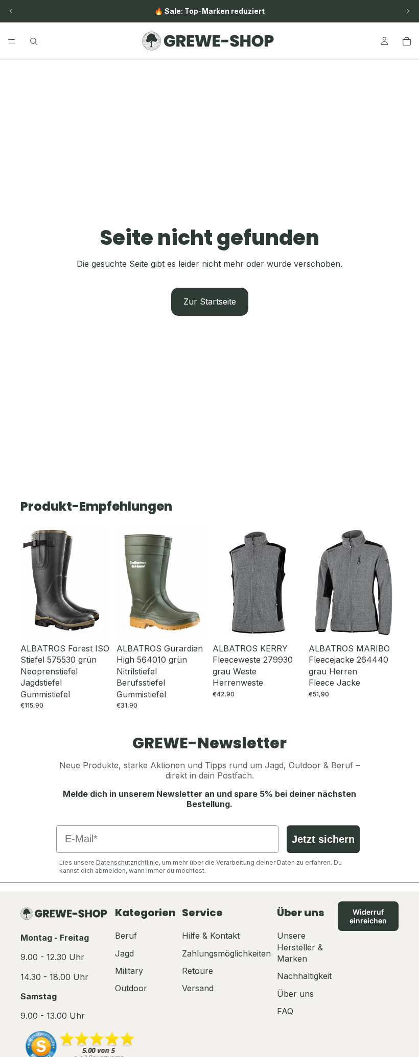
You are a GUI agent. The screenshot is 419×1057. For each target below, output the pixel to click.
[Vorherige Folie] (11, 11)
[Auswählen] (94, 623)
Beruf (126, 935)
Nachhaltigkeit (304, 976)
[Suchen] (33, 41)
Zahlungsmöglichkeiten (226, 953)
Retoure (197, 971)
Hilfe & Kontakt (211, 935)
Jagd (124, 953)
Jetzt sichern (323, 839)
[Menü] (12, 41)
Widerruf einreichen (368, 916)
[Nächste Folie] (408, 11)
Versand (198, 988)
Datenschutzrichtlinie (127, 862)
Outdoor (131, 988)
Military (129, 971)
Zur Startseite (209, 301)
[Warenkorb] (406, 41)
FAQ (285, 1011)
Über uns (295, 994)
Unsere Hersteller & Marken (300, 947)
